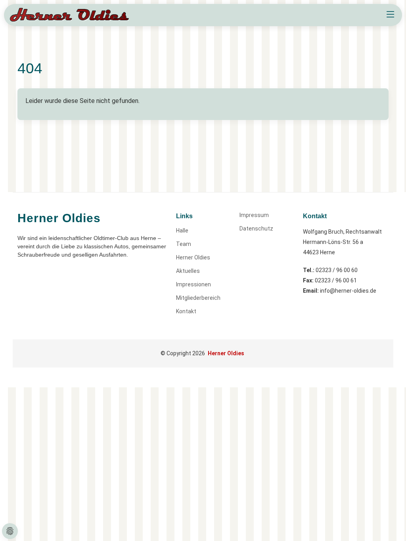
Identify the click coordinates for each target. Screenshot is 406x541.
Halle (182, 230)
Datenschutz (256, 228)
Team (183, 244)
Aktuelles (188, 271)
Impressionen (193, 284)
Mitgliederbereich (198, 298)
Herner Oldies (193, 257)
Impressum (254, 215)
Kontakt (186, 311)
